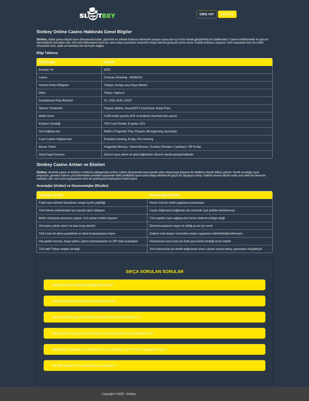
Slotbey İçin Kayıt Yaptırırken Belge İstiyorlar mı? (82, 284)
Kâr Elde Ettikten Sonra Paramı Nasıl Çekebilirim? (84, 365)
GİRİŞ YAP (207, 14)
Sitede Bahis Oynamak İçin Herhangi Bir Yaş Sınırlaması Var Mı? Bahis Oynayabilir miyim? (109, 349)
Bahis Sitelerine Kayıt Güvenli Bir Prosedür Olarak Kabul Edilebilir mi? (96, 317)
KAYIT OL (227, 14)
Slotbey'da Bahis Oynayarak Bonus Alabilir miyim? (84, 301)
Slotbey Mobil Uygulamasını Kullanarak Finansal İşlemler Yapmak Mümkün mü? (102, 333)
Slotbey (131, 393)
